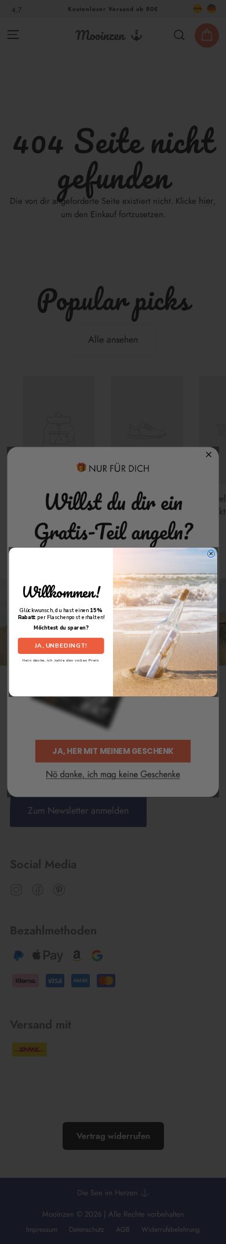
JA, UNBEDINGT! (61, 646)
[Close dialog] (211, 554)
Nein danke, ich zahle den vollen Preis (61, 660)
